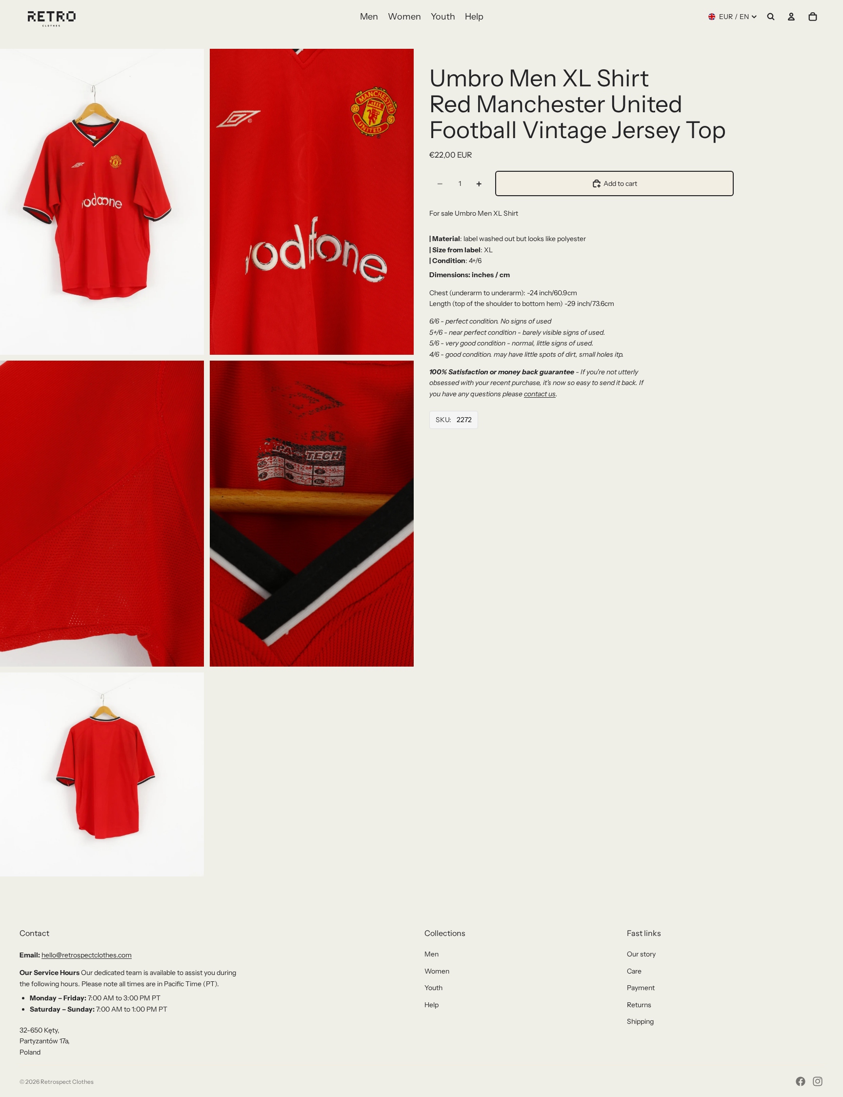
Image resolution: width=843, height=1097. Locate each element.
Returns (639, 1004)
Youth (433, 987)
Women (436, 971)
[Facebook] (800, 1081)
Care (634, 971)
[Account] (791, 16)
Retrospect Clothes (67, 1081)
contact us (540, 393)
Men (431, 954)
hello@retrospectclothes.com (86, 955)
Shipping (640, 1021)
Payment (641, 987)
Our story (641, 954)
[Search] (771, 16)
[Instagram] (817, 1081)
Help (431, 1004)
